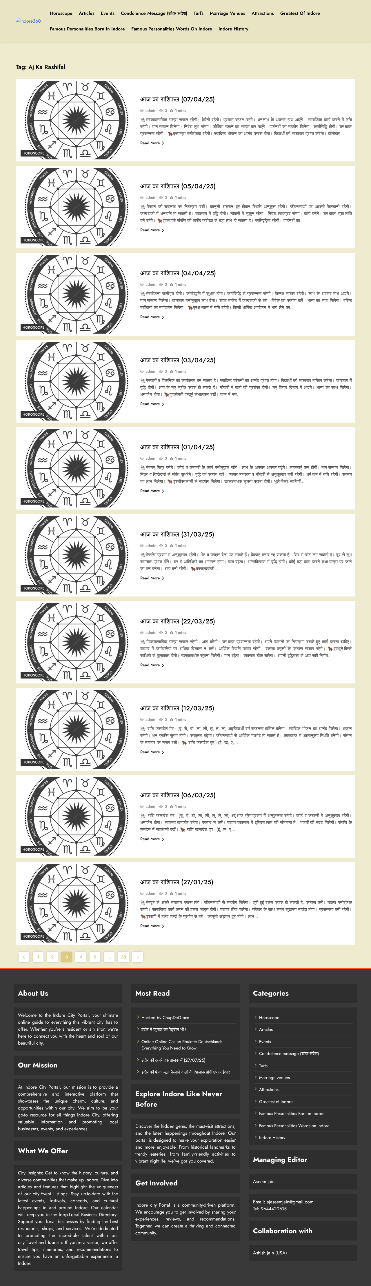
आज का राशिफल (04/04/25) (178, 273)
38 (123, 957)
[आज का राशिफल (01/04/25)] (76, 468)
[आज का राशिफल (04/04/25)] (76, 294)
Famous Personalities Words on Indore (171, 29)
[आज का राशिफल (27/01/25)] (76, 903)
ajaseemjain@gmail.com (290, 1201)
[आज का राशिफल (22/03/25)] (76, 642)
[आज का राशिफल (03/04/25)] (76, 381)
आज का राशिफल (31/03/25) (177, 534)
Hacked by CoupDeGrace (165, 1017)
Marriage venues (227, 13)
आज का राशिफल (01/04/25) (177, 447)
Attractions (263, 13)
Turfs (198, 13)
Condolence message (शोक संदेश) (154, 13)
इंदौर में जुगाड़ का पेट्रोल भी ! (163, 1029)
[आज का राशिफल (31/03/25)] (76, 555)
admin (151, 110)
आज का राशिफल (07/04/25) (177, 99)
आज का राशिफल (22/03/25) (177, 621)
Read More (150, 143)
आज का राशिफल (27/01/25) (176, 882)
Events (107, 13)
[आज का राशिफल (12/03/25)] (76, 729)
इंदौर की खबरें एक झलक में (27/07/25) (173, 1060)
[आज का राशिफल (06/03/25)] (76, 816)
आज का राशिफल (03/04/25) (178, 360)
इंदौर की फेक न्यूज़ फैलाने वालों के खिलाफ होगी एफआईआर (185, 1072)
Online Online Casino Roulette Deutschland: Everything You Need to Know (181, 1044)
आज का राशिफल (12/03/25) (177, 708)
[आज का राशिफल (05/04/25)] (76, 207)
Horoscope (61, 13)
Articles (86, 13)
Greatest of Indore (300, 13)
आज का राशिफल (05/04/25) (178, 186)
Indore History (233, 29)
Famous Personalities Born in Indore (87, 29)
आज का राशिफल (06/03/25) (178, 795)
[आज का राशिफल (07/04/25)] (76, 120)
